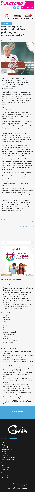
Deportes (6, 328)
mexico (5, 338)
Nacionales (6, 23)
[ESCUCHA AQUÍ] (17, 16)
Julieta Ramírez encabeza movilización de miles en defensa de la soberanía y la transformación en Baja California (17, 294)
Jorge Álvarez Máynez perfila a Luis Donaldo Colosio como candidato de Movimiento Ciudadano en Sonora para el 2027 (18, 307)
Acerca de (5, 467)
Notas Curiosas (8, 342)
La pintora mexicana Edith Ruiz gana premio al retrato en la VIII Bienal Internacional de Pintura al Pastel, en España (18, 395)
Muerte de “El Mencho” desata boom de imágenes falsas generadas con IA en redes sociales (17, 380)
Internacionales (8, 324)
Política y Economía (9, 334)
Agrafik (25, 485)
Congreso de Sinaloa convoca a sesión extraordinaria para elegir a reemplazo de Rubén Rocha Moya (17, 300)
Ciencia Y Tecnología (10, 340)
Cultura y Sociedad (9, 332)
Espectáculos (7, 336)
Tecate (5, 344)
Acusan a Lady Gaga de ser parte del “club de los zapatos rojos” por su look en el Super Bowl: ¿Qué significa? (18, 368)
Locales (5, 315)
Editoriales (6, 317)
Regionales (6, 320)
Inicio (3, 465)
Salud (5, 326)
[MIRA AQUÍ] (6, 16)
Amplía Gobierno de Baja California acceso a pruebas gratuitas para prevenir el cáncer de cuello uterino (18, 284)
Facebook (6, 475)
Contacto (5, 469)
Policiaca (6, 330)
